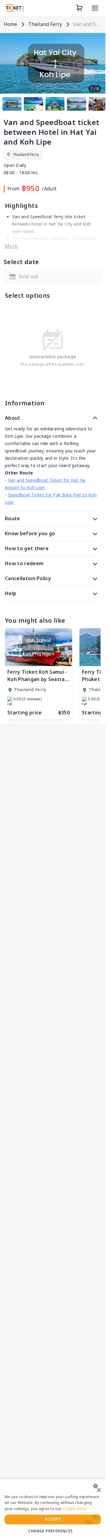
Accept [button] (53, 1519)
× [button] (98, 1490)
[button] (53, 277)
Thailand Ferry (45, 24)
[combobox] (97, 1486)
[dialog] (52, 1509)
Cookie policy (75, 1509)
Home (10, 24)
